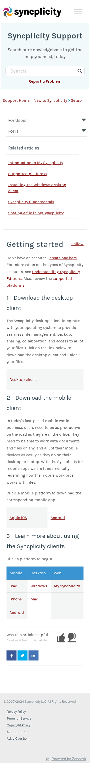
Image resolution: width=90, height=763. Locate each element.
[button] (61, 637)
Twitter (23, 655)
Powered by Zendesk (69, 759)
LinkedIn (33, 655)
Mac (34, 599)
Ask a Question (17, 738)
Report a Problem (45, 81)
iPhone (16, 599)
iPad (14, 586)
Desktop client (23, 379)
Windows (38, 586)
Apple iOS (18, 517)
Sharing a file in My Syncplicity (36, 213)
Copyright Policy (18, 725)
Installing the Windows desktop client (37, 187)
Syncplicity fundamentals (31, 201)
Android (57, 517)
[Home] (32, 12)
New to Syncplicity (50, 100)
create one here (63, 258)
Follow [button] (77, 243)
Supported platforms (27, 173)
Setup (76, 100)
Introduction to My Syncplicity (35, 162)
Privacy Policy (16, 712)
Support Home (16, 100)
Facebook (11, 655)
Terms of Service (19, 718)
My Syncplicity (67, 586)
